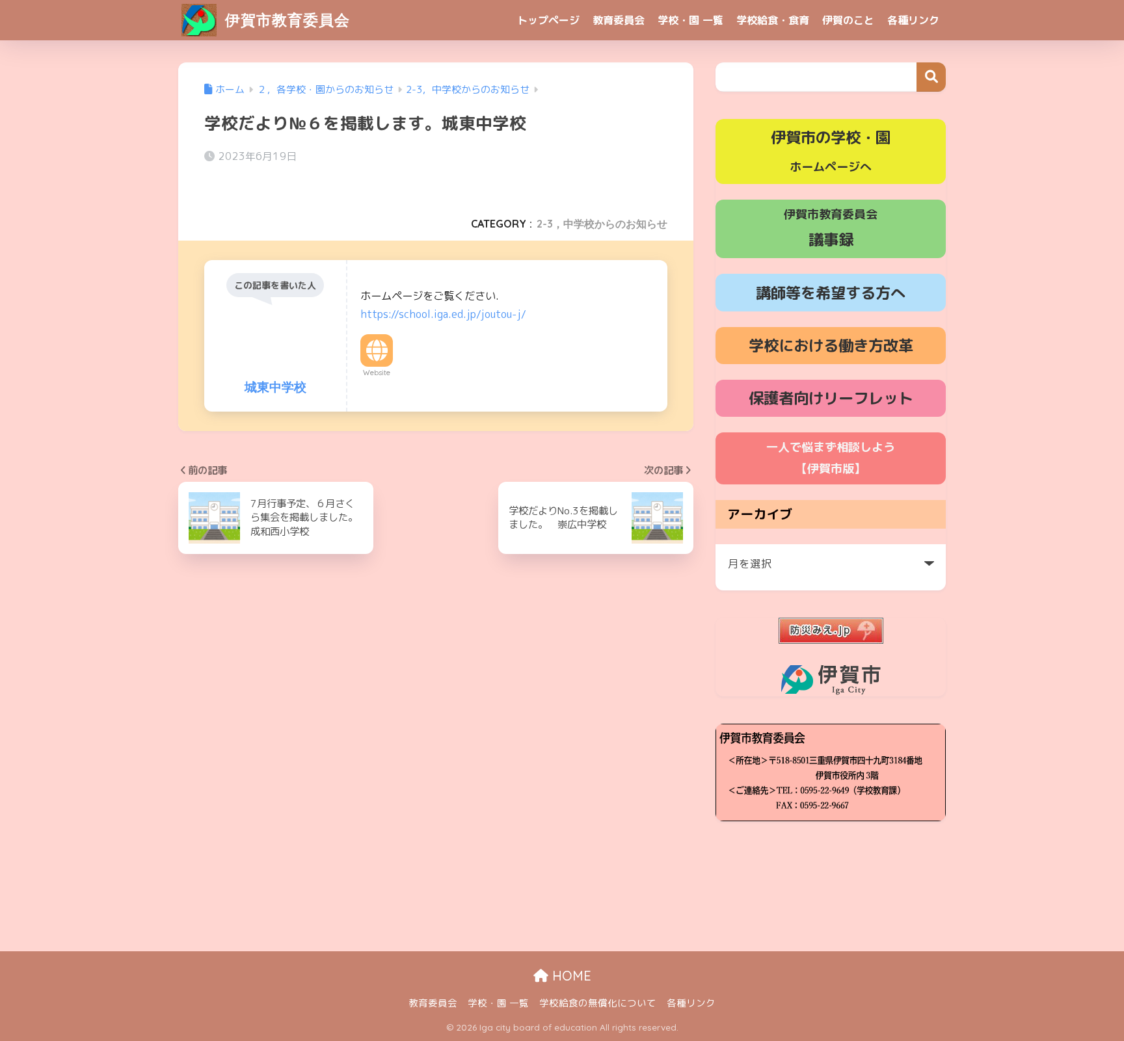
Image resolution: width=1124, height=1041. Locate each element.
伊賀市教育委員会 (285, 19)
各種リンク (913, 20)
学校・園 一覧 (690, 20)
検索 (931, 77)
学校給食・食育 (772, 20)
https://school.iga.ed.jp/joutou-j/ (443, 314)
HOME (569, 976)
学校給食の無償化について (597, 1003)
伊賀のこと (848, 20)
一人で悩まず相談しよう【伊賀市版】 (830, 458)
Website (376, 372)
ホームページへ (830, 151)
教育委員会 (619, 20)
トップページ (548, 20)
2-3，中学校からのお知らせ (602, 223)
